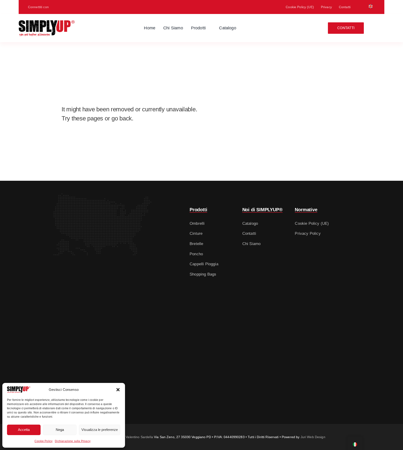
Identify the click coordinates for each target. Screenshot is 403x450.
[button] (118, 389)
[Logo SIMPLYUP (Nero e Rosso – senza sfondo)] (47, 22)
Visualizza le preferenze (99, 430)
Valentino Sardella (139, 437)
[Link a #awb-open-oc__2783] (381, 28)
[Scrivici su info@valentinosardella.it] (69, 7)
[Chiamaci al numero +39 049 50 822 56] (77, 7)
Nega (60, 430)
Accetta (24, 430)
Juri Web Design (313, 437)
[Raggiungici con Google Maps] (54, 7)
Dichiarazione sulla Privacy (72, 441)
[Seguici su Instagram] (62, 7)
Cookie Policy (43, 441)
